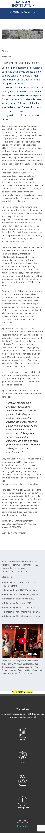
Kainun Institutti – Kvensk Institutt (22, 5)
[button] (3, 4)
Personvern (22, 826)
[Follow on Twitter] (27, 821)
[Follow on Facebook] (18, 821)
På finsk (5, 51)
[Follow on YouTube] (22, 821)
